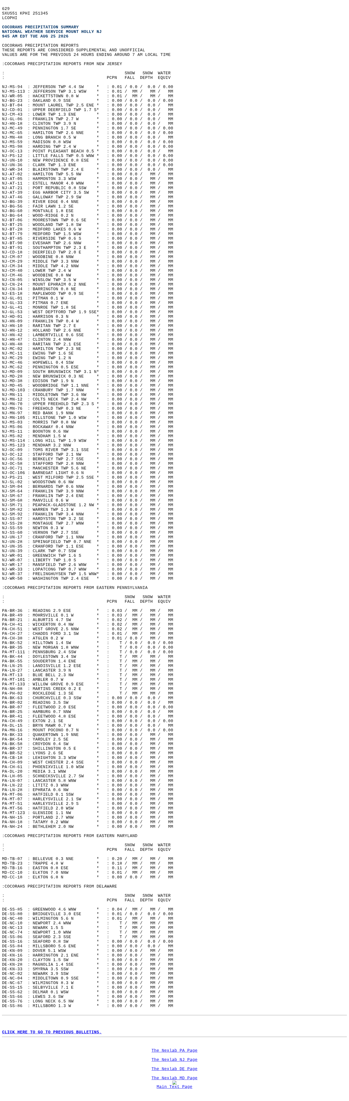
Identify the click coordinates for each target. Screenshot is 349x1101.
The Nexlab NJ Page (174, 1060)
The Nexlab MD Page (174, 1078)
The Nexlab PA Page (174, 1050)
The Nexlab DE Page (174, 1069)
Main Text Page (174, 1087)
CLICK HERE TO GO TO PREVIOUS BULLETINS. (52, 1032)
